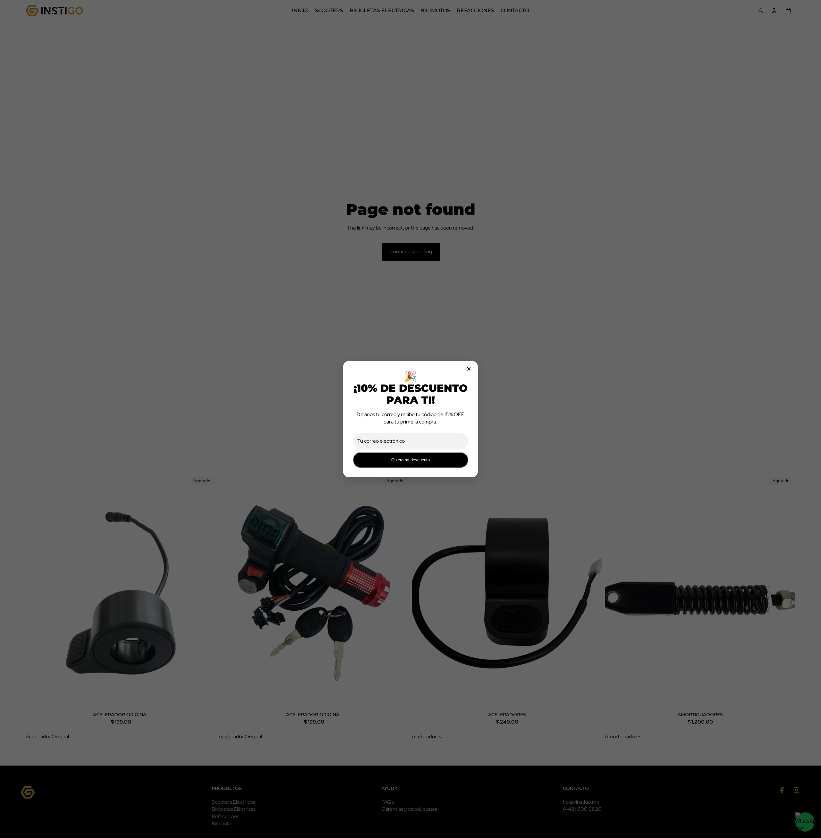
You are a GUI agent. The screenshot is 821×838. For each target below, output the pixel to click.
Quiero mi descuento (410, 459)
